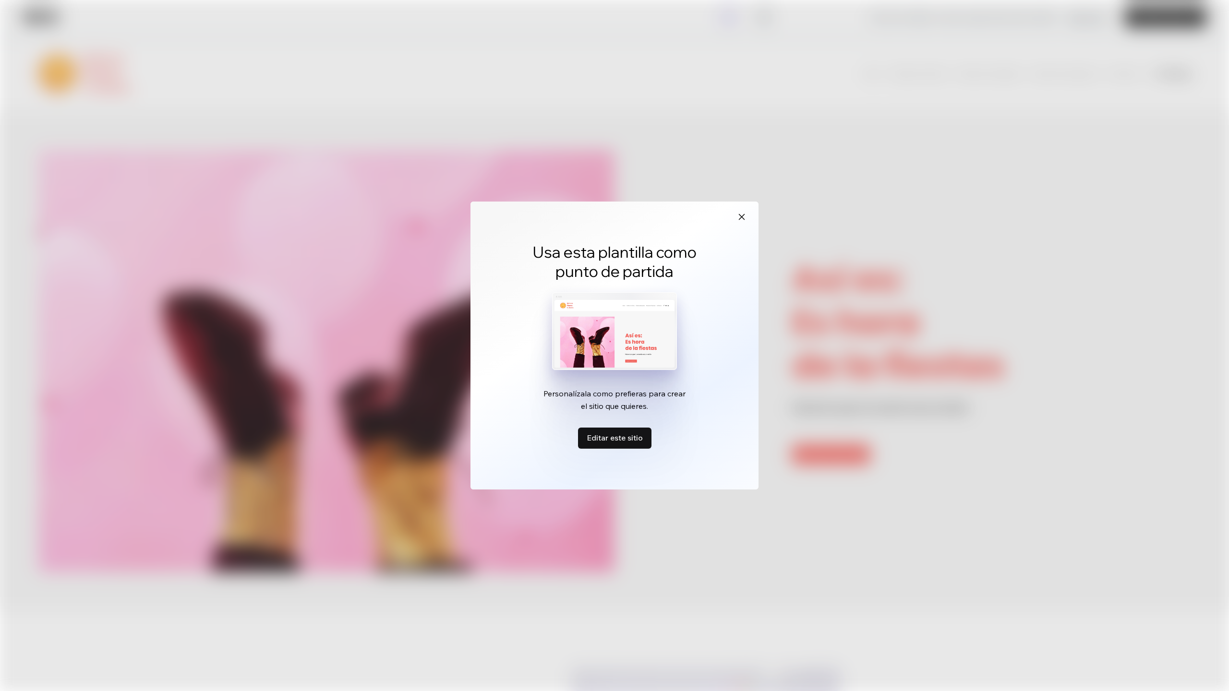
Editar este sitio (615, 437)
